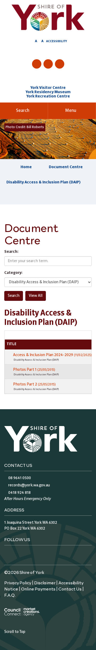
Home (26, 167)
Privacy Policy (17, 582)
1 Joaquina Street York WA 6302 (30, 523)
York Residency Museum (48, 92)
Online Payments (38, 589)
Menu (70, 110)
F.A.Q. (9, 595)
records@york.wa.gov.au (29, 485)
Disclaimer (44, 582)
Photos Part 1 (34, 370)
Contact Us (70, 589)
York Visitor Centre (48, 88)
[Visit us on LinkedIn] (59, 64)
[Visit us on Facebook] (36, 64)
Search (22, 110)
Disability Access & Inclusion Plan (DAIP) (43, 182)
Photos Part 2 (34, 384)
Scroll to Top (14, 632)
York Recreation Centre (48, 96)
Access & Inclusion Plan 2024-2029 (52, 355)
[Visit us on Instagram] (48, 64)
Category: (13, 273)
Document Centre (66, 167)
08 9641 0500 (19, 478)
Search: (11, 252)
